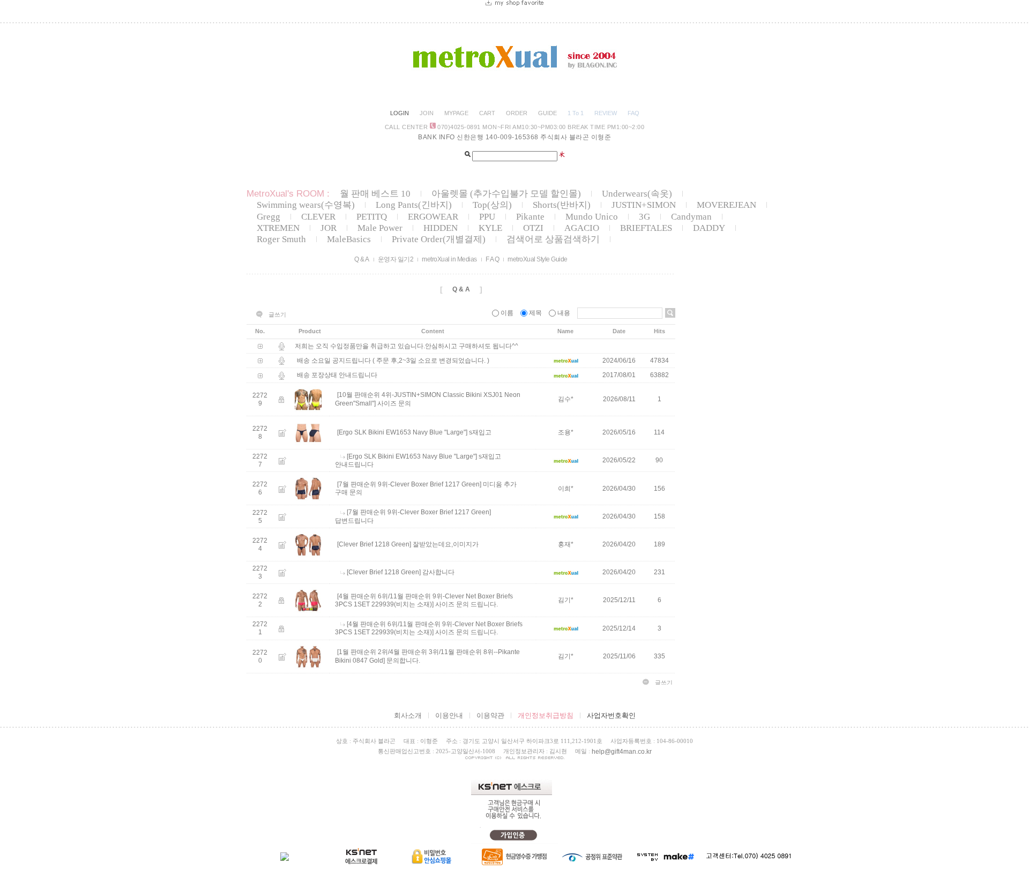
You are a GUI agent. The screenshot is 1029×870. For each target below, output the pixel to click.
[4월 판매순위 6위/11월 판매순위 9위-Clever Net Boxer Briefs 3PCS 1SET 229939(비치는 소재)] (424, 600)
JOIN (427, 113)
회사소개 (408, 715)
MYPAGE (456, 113)
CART (487, 113)
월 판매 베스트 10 (375, 194)
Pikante (530, 217)
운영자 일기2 (396, 259)
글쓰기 (277, 314)
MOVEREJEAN (726, 205)
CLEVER (318, 217)
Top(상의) (492, 205)
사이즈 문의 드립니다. (466, 604)
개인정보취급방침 (545, 715)
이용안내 (449, 715)
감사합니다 (438, 572)
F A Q (492, 259)
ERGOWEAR (433, 217)
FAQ (633, 113)
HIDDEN (440, 228)
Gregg (268, 217)
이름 (507, 313)
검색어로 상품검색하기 (553, 239)
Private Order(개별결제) (439, 239)
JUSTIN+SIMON (644, 205)
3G (644, 217)
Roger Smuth (281, 239)
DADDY (709, 228)
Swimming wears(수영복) (306, 205)
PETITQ (371, 217)
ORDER (516, 113)
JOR (328, 228)
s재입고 (480, 432)
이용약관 (490, 715)
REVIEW (605, 113)
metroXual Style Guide (538, 259)
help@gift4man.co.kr (622, 751)
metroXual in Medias (449, 259)
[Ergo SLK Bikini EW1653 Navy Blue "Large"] (402, 432)
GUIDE (547, 113)
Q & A (361, 259)
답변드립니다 (354, 520)
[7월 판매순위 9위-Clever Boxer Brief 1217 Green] (409, 484)
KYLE (490, 228)
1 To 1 (576, 113)
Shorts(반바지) (562, 205)
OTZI (533, 228)
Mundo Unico (591, 217)
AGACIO (581, 228)
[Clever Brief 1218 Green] (374, 545)
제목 (535, 313)
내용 (564, 313)
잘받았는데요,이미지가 (446, 545)
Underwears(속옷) (637, 194)
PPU (487, 217)
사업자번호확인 (611, 715)
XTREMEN (278, 228)
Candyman (691, 217)
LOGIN (399, 113)
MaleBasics (349, 239)
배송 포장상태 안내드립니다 (337, 375)
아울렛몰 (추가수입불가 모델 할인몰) (506, 194)
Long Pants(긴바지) (414, 205)
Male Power (379, 228)
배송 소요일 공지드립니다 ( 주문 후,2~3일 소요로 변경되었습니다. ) (393, 360)
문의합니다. (403, 660)
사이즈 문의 (394, 403)
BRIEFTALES (646, 228)
